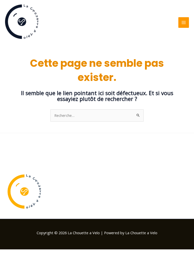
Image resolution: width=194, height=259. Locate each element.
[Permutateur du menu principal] (183, 22)
